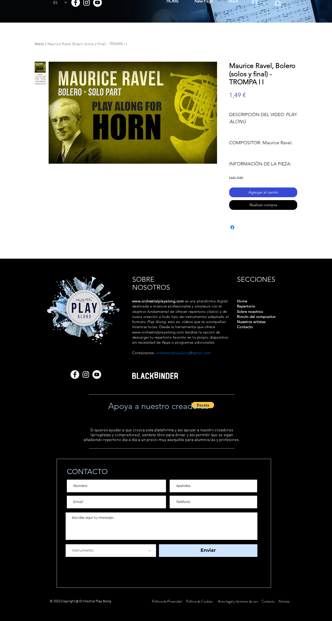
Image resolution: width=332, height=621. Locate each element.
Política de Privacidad (167, 601)
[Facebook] (74, 374)
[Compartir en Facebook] (232, 227)
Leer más (236, 177)
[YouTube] (96, 374)
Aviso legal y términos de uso (238, 601)
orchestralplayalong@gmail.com (183, 352)
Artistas (284, 601)
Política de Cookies (199, 601)
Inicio (39, 44)
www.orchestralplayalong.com (158, 301)
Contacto (269, 601)
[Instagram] (85, 374)
